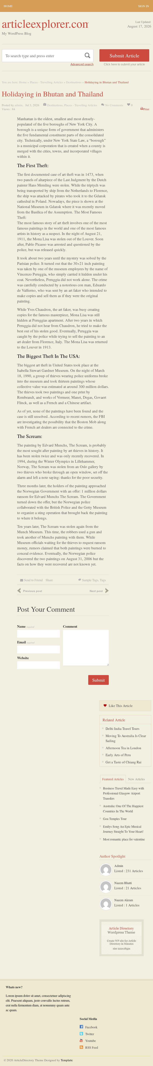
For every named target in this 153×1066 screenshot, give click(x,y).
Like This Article (121, 705)
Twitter (89, 1034)
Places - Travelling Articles (46, 82)
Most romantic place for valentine (124, 839)
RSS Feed (91, 1047)
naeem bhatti (123, 883)
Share (49, 580)
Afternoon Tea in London (123, 748)
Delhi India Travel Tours (122, 728)
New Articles (136, 779)
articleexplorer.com (46, 23)
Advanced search (82, 64)
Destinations (73, 82)
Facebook (91, 1027)
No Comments (114, 105)
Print (146, 109)
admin (19, 105)
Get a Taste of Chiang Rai (123, 762)
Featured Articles (113, 779)
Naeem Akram (123, 900)
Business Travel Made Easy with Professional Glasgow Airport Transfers (123, 793)
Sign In (143, 6)
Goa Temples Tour (115, 819)
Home (8, 6)
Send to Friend (33, 580)
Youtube (90, 1041)
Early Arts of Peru (118, 755)
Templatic (67, 1060)
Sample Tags (90, 580)
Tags (103, 580)
